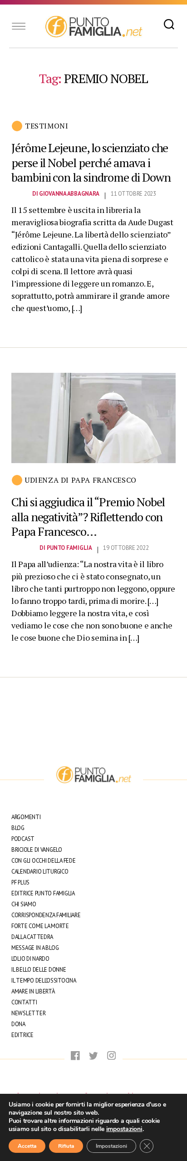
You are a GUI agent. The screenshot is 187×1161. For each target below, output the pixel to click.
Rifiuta (66, 1146)
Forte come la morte (40, 926)
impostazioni (124, 1129)
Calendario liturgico (40, 871)
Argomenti (26, 817)
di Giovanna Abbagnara (65, 194)
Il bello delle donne (38, 969)
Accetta (27, 1146)
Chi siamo (23, 904)
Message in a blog (35, 948)
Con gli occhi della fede (43, 861)
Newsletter (28, 1013)
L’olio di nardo (30, 959)
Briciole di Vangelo (36, 850)
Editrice (22, 1035)
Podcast (22, 839)
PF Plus (20, 882)
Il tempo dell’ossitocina (43, 980)
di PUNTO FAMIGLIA (65, 548)
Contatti (24, 1002)
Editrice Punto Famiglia (43, 893)
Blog (18, 828)
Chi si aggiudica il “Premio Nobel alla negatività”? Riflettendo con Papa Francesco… (88, 516)
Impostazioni (111, 1146)
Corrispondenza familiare (46, 915)
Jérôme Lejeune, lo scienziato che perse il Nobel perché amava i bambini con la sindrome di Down (91, 162)
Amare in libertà (33, 991)
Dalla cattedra (32, 937)
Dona (18, 1024)
